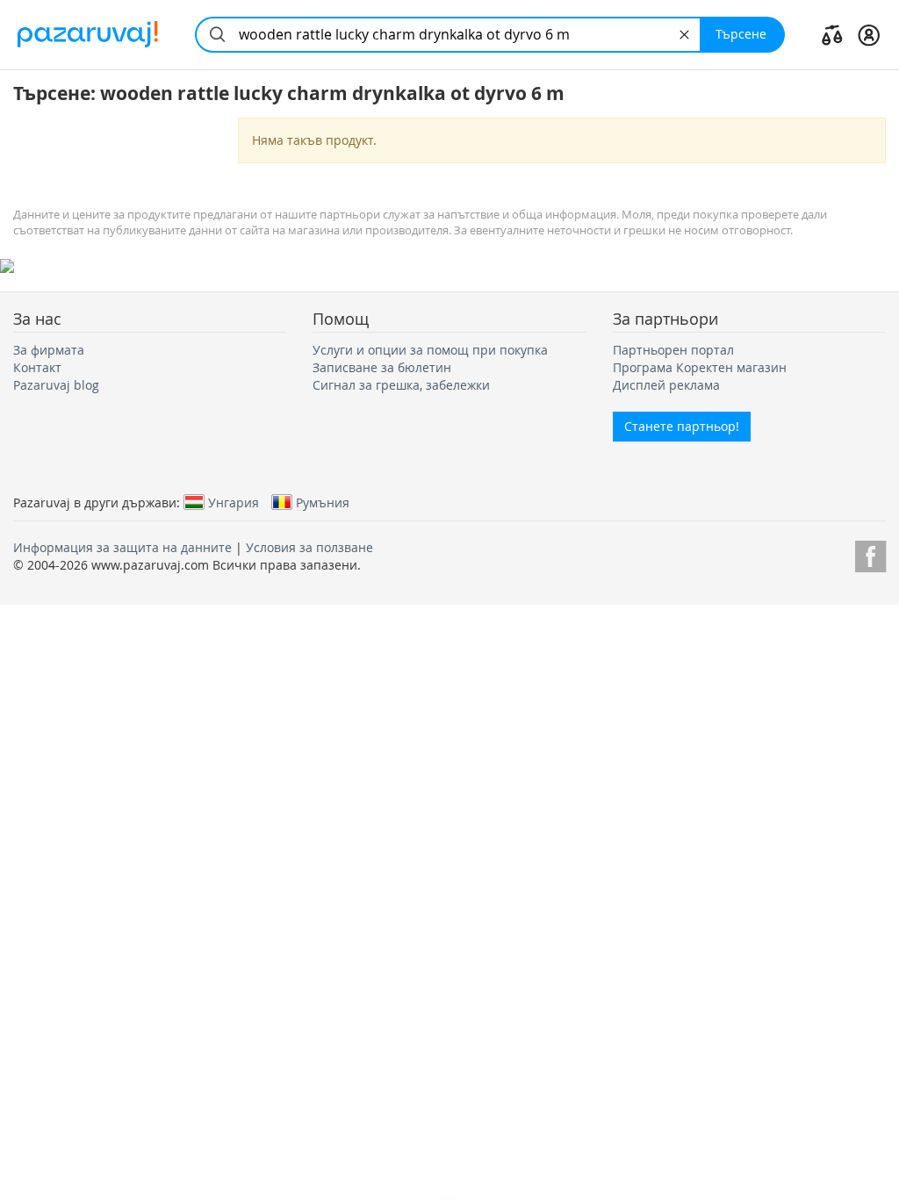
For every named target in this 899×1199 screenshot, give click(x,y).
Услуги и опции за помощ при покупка (430, 349)
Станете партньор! (681, 426)
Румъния (322, 502)
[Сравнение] (832, 34)
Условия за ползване (309, 547)
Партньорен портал (673, 349)
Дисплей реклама (666, 385)
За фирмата (48, 349)
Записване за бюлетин (382, 367)
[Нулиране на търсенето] (684, 35)
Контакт (37, 367)
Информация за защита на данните (122, 547)
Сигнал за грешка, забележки (401, 385)
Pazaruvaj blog (56, 385)
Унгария (233, 502)
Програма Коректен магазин (700, 367)
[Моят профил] (868, 34)
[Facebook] (870, 553)
